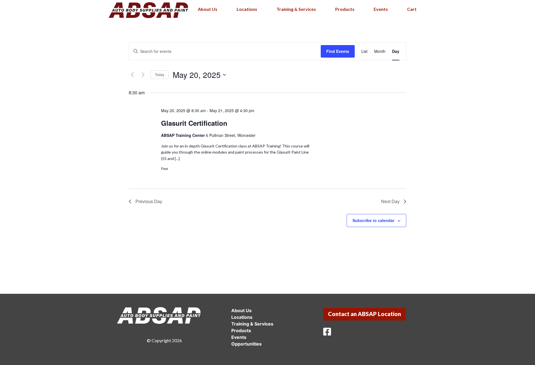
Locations (247, 9)
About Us (207, 9)
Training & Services (296, 9)
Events (381, 9)
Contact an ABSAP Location (364, 313)
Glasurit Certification (194, 123)
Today (159, 74)
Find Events (337, 51)
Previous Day (148, 201)
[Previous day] (132, 74)
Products (344, 9)
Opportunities (246, 344)
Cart (412, 9)
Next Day (390, 201)
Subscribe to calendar (373, 220)
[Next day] (143, 74)
